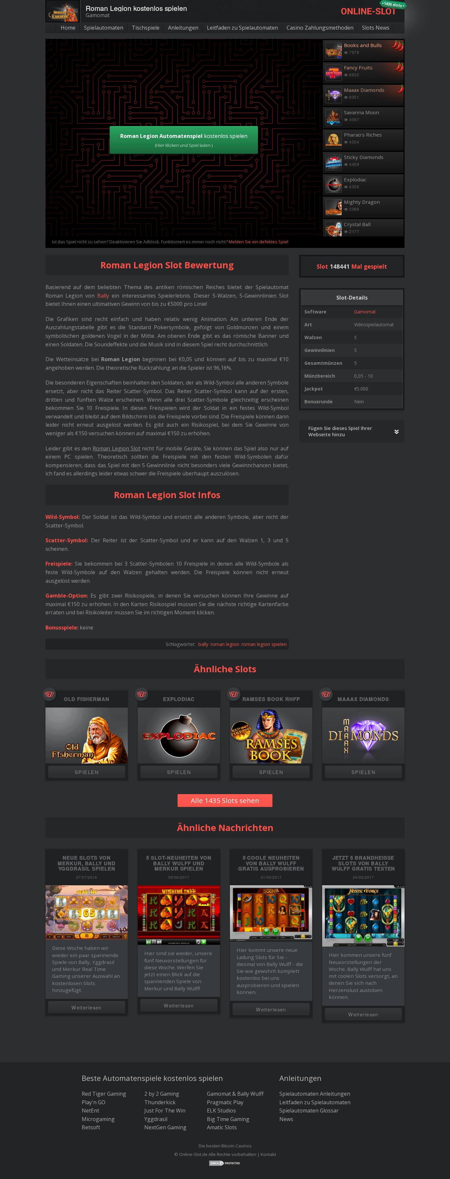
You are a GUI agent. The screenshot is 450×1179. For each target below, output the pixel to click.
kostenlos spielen (183, 140)
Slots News (375, 27)
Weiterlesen (86, 1007)
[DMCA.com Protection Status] (225, 1162)
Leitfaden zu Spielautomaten (242, 27)
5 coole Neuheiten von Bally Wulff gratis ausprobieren (271, 863)
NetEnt (90, 1110)
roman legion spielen (264, 644)
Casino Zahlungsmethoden (320, 27)
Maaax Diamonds (363, 699)
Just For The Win (164, 1110)
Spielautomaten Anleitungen (314, 1093)
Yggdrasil (155, 1119)
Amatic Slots (222, 1127)
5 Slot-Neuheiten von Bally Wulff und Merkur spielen (178, 863)
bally (203, 644)
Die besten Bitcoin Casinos (225, 1146)
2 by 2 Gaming (161, 1093)
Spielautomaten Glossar (309, 1110)
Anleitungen (183, 27)
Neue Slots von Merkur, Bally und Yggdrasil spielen (87, 863)
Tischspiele (145, 27)
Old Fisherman (86, 699)
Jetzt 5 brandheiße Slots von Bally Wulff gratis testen (363, 863)
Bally (103, 295)
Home (68, 27)
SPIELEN (86, 771)
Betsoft (91, 1127)
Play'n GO (93, 1102)
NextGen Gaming (165, 1127)
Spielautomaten (103, 27)
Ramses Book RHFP (271, 699)
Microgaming (98, 1119)
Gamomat (365, 311)
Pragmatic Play (225, 1102)
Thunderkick (160, 1102)
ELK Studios (221, 1110)
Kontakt (268, 1154)
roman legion (225, 644)
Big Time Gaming (228, 1119)
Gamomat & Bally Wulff (235, 1093)
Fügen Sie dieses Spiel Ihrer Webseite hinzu (340, 431)
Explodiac (178, 699)
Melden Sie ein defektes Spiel (258, 242)
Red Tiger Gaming (104, 1093)
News (286, 1119)
